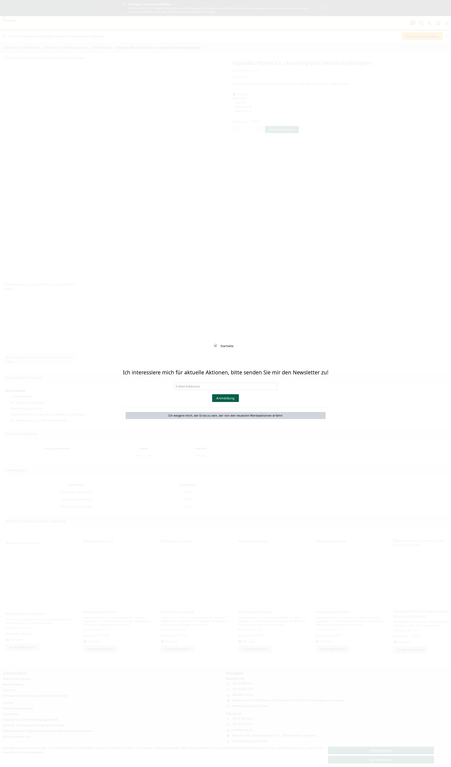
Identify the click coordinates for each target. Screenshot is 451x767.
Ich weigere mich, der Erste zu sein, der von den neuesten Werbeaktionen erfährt (225, 415)
